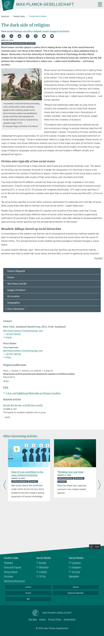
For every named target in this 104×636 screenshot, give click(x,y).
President (8, 563)
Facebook (76, 563)
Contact (28, 587)
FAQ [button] (5, 387)
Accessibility (70, 619)
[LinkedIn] (11, 36)
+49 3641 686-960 (13, 354)
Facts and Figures (12, 567)
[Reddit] (19, 36)
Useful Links (11, 558)
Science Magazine (16, 271)
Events (10, 277)
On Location (13, 296)
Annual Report (10, 572)
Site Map (33, 619)
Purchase (8, 576)
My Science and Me (17, 283)
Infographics (13, 302)
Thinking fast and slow (70, 472)
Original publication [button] (14, 365)
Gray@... (9, 337)
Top (97, 546)
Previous (5, 485)
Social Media (43, 558)
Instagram (76, 567)
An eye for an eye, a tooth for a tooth (23, 405)
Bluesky (42, 563)
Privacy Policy (54, 619)
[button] (39, 97)
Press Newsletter (15, 309)
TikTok (42, 576)
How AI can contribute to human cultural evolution (28, 474)
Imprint (42, 619)
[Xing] (36, 36)
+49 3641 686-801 (13, 334)
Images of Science (16, 290)
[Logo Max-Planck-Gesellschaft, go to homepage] (46, 5)
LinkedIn (43, 572)
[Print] (52, 36)
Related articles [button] (12, 399)
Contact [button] (7, 321)
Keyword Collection (76, 593)
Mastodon (44, 567)
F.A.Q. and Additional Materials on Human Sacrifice (33, 393)
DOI (7, 381)
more (7, 417)
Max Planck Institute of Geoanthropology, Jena (23, 331)
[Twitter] (28, 36)
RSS (28, 599)
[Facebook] (3, 36)
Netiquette (74, 576)
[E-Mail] (44, 36)
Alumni (76, 587)
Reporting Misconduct (14, 581)
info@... (9, 357)
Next (99, 485)
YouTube (76, 572)
